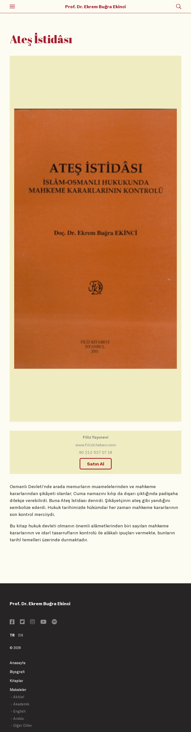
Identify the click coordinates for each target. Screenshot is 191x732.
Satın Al (95, 463)
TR (12, 635)
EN (20, 635)
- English (18, 711)
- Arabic (17, 718)
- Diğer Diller (21, 725)
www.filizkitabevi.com (95, 444)
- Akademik (20, 704)
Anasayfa (17, 663)
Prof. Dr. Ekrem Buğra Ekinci (95, 6)
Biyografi (17, 672)
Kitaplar (16, 681)
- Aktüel (17, 697)
